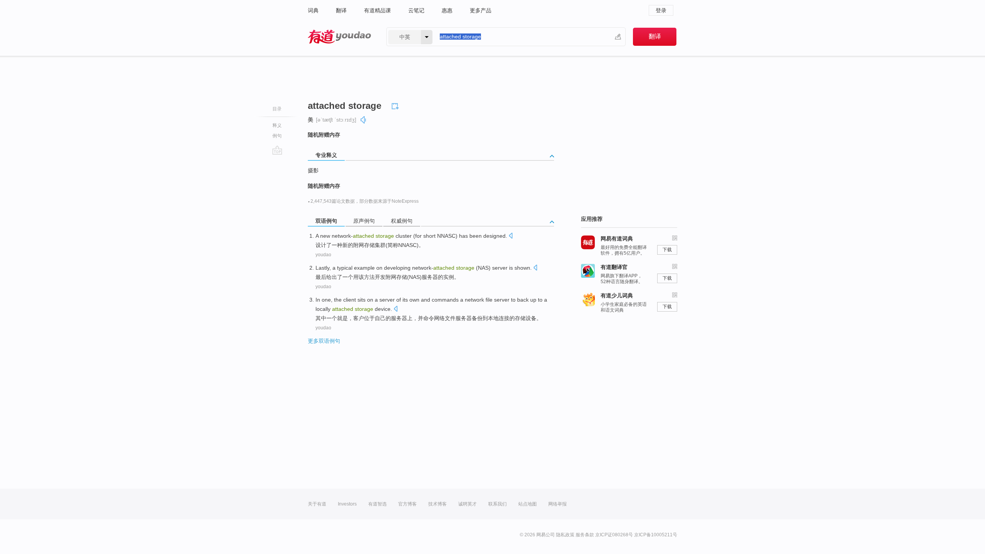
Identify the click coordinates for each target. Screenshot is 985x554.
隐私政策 (565, 534)
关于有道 (317, 504)
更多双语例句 (324, 341)
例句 (277, 135)
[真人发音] (364, 120)
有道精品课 (377, 10)
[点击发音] (511, 236)
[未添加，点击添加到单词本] (396, 105)
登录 (661, 10)
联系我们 (497, 504)
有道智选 (377, 504)
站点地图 (527, 504)
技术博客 (437, 504)
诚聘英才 (467, 504)
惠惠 (447, 10)
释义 (277, 125)
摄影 (313, 170)
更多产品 (480, 10)
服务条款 (585, 534)
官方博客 (407, 504)
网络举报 (557, 504)
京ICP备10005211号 (655, 534)
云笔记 (416, 10)
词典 (313, 10)
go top (277, 150)
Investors (347, 504)
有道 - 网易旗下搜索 (339, 37)
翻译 (341, 10)
